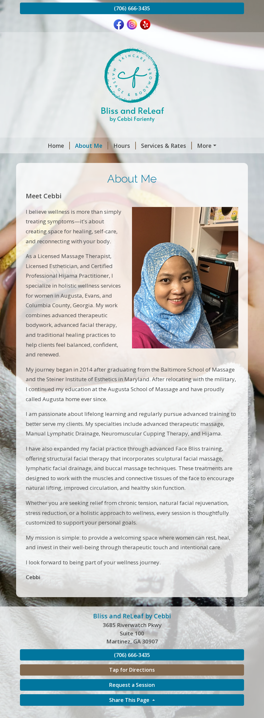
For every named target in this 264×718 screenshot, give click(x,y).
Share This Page (130, 700)
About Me (88, 145)
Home (56, 145)
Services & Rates (163, 145)
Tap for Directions (132, 669)
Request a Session (132, 684)
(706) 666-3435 (132, 8)
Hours (121, 145)
